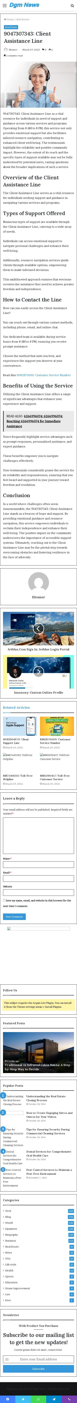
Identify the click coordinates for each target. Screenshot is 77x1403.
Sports (9, 1276)
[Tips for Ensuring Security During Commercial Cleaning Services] (13, 1137)
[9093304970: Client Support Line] (20, 726)
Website (7, 886)
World (9, 1222)
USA (7, 1258)
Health (9, 1270)
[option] (38, 1052)
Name (7, 858)
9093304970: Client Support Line (16, 741)
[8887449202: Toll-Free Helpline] (20, 762)
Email (7, 872)
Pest (8, 1300)
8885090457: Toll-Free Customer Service (55, 777)
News (8, 1252)
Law (7, 1294)
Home (10, 19)
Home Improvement (17, 1288)
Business (10, 1240)
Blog (8, 1216)
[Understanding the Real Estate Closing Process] (13, 1101)
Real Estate (22, 19)
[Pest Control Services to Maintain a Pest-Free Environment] (13, 1178)
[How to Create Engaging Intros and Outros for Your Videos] (13, 1118)
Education (11, 1282)
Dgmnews (11, 1228)
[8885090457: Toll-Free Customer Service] (57, 762)
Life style (10, 1264)
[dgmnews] (24, 5)
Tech (8, 1210)
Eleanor (13, 49)
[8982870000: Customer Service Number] (57, 726)
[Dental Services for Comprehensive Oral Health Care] (13, 1157)
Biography (11, 1234)
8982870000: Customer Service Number (44, 375)
